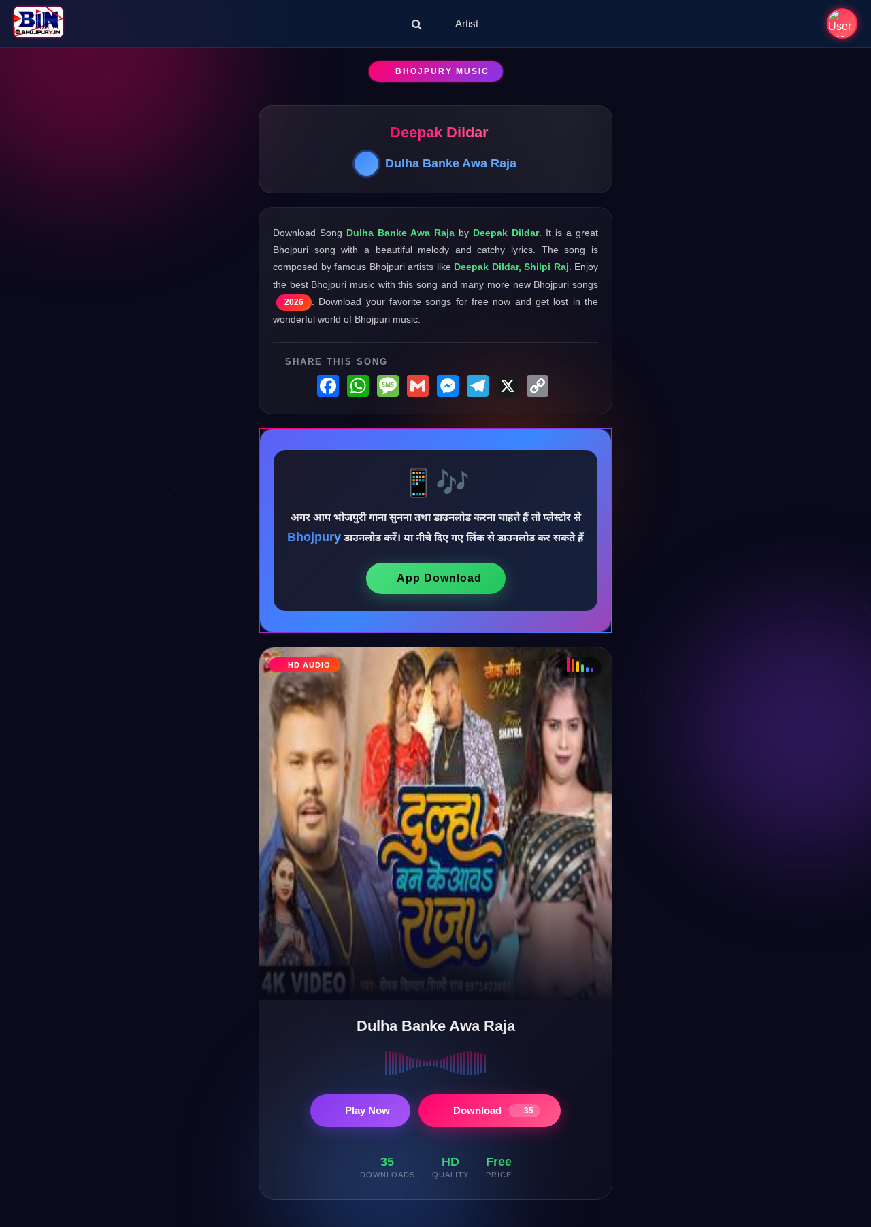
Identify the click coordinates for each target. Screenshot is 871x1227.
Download (493, 1110)
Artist (466, 23)
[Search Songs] (417, 24)
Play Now (367, 1110)
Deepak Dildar (439, 132)
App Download (439, 578)
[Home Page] (38, 23)
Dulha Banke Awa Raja (450, 163)
